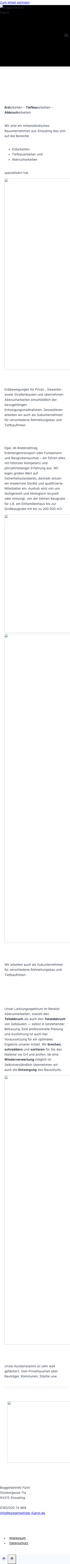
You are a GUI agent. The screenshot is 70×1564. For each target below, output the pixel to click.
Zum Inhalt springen (15, 2)
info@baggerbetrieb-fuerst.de (22, 1513)
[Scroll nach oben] (4, 1559)
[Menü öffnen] (66, 36)
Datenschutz (18, 1543)
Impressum (17, 1538)
